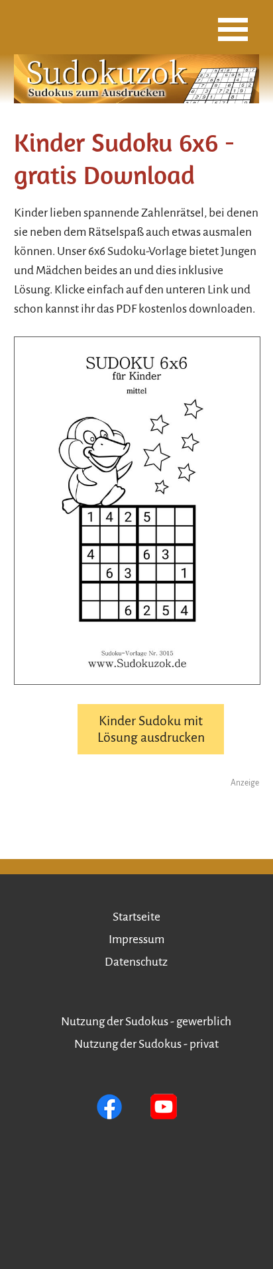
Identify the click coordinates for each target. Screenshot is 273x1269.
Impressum (136, 939)
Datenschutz (136, 962)
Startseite (136, 917)
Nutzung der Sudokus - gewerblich (146, 1021)
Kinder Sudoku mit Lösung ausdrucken (151, 729)
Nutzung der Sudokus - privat (146, 1044)
